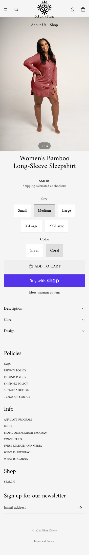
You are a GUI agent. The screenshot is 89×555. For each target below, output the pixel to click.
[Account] (72, 9)
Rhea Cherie (49, 530)
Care (8, 319)
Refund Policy (15, 377)
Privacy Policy (15, 370)
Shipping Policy (16, 384)
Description (13, 308)
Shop (54, 25)
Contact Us (13, 439)
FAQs (7, 364)
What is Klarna (16, 459)
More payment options (44, 293)
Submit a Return (16, 390)
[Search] (16, 9)
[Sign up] (80, 508)
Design (9, 330)
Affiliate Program (18, 420)
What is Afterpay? (17, 452)
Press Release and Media (23, 446)
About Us (38, 25)
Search (9, 482)
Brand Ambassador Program (25, 433)
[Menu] (5, 9)
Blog (8, 426)
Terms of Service (17, 397)
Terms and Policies (44, 541)
